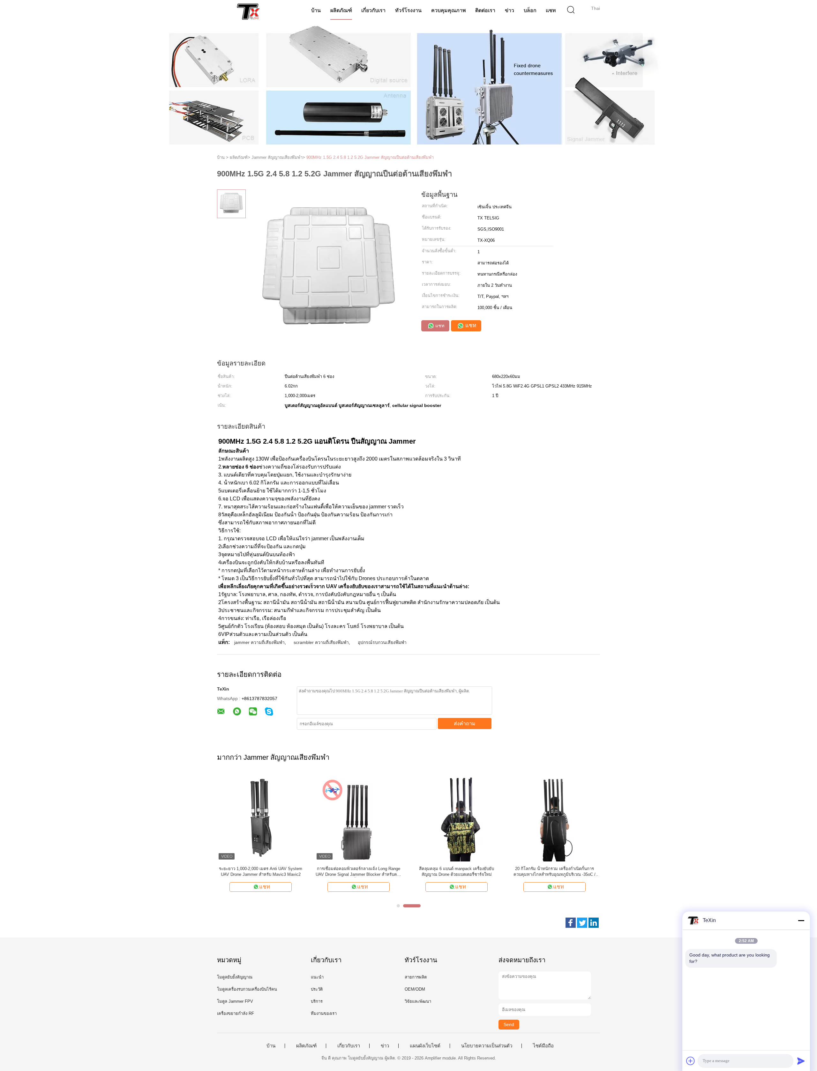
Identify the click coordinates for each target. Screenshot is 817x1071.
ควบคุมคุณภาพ (448, 10)
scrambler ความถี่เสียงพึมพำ (321, 642)
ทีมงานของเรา (324, 1013)
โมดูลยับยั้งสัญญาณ (234, 977)
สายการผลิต (416, 977)
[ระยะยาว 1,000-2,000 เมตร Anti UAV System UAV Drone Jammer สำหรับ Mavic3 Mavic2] (260, 817)
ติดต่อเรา (485, 10)
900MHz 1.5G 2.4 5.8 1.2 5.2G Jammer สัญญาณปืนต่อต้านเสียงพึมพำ (370, 157)
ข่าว (509, 10)
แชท (551, 10)
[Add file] (690, 1061)
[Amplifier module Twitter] (582, 923)
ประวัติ (317, 989)
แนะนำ (317, 977)
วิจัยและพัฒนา (418, 1001)
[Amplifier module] (248, 11)
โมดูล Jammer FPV (235, 1001)
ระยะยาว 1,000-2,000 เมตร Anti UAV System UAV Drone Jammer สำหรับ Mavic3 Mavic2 (260, 871)
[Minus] (801, 920)
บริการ (317, 1001)
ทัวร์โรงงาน (408, 10)
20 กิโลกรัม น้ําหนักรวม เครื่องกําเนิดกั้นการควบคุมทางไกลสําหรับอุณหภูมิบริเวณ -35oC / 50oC (554, 871)
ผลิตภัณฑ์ (341, 10)
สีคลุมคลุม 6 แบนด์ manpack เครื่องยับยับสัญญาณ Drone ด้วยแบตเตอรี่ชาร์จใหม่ (456, 871)
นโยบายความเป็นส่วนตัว (486, 1046)
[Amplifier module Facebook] (571, 923)
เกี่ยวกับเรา (373, 10)
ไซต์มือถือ (543, 1046)
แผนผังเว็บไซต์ (425, 1046)
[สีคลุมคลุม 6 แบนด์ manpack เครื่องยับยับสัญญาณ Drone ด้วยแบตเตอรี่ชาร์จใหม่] (456, 817)
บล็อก (530, 10)
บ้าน (316, 10)
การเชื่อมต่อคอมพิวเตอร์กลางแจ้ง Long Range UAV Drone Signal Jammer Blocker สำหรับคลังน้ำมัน (358, 871)
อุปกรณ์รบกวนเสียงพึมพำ (382, 642)
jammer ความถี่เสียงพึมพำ (259, 642)
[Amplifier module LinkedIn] (593, 923)
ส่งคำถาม (465, 723)
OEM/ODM (415, 989)
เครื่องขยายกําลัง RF (235, 1013)
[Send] (801, 1061)
